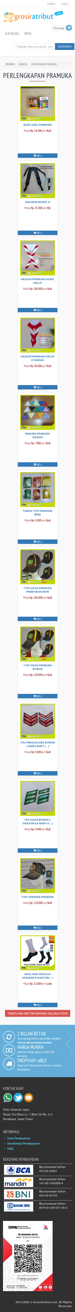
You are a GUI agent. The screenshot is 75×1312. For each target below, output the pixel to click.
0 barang (58, 28)
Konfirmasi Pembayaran (23, 1143)
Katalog (12, 33)
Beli (39, 155)
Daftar (51, 4)
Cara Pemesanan (18, 1138)
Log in (65, 4)
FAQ (10, 1149)
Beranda (10, 64)
